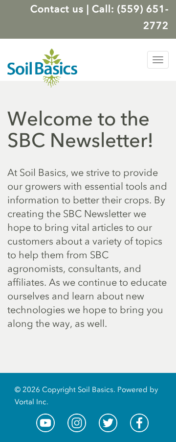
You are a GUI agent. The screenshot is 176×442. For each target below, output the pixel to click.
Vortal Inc (30, 401)
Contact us (57, 9)
